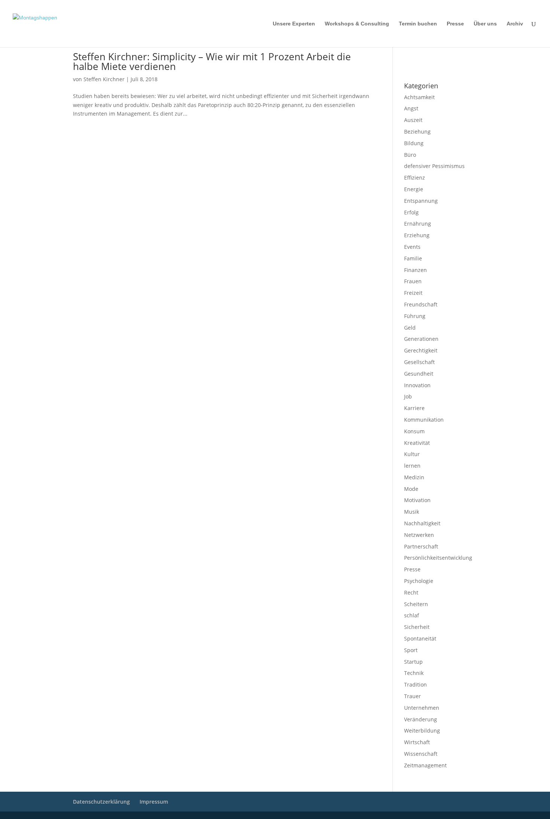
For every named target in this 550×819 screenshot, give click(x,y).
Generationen (421, 338)
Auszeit (413, 119)
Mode (411, 488)
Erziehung (417, 235)
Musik (411, 511)
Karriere (414, 408)
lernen (412, 465)
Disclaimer (437, 56)
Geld (410, 327)
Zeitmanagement (425, 765)
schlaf (411, 615)
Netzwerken (419, 534)
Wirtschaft (417, 742)
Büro (410, 154)
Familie (413, 258)
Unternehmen (421, 707)
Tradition (415, 684)
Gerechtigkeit (420, 350)
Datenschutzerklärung (424, 66)
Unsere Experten (294, 24)
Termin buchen (418, 24)
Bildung (414, 143)
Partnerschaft (421, 546)
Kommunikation (424, 419)
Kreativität (417, 442)
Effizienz (414, 177)
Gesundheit (418, 373)
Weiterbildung (422, 730)
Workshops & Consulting (357, 24)
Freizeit (413, 292)
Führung (414, 316)
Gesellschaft (419, 362)
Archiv (515, 24)
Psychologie (418, 580)
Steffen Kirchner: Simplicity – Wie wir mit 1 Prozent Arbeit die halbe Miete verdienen (212, 61)
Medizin (414, 477)
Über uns (485, 24)
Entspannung (421, 200)
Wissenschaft (420, 753)
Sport (411, 650)
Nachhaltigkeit (422, 523)
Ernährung (417, 223)
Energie (413, 189)
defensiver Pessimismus (434, 165)
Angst (411, 108)
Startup (413, 661)
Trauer (412, 696)
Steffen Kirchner (104, 79)
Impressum (414, 56)
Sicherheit (417, 626)
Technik (414, 672)
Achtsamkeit (419, 97)
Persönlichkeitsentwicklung (438, 557)
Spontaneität (420, 638)
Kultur (412, 454)
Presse (455, 24)
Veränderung (420, 719)
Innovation (417, 385)
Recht (411, 592)
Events (412, 246)
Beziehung (417, 131)
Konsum (414, 431)
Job (408, 396)
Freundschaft (420, 304)
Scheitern (416, 604)
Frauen (413, 281)
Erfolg (411, 212)
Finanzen (415, 269)
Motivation (417, 500)
